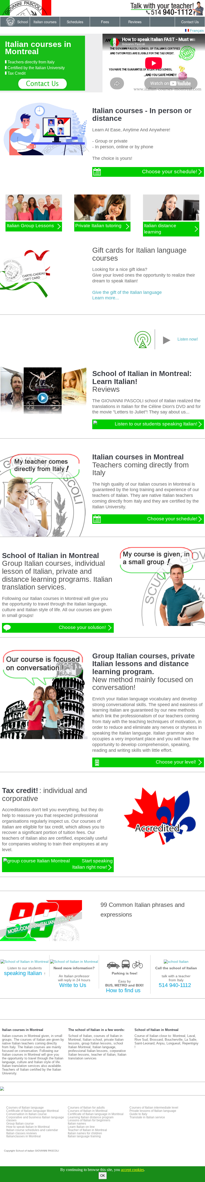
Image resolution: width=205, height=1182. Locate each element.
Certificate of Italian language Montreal (32, 1110)
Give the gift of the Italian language (127, 292)
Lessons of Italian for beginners (89, 1120)
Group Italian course (20, 1123)
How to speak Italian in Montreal (28, 1126)
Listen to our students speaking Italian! (156, 423)
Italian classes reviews (21, 1133)
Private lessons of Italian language (153, 1110)
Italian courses (45, 21)
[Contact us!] (43, 84)
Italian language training (84, 1136)
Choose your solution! (83, 627)
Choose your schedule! (169, 171)
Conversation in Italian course (26, 1114)
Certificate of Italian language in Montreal (96, 1114)
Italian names (77, 1123)
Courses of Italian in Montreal (88, 1110)
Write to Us (72, 985)
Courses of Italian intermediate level (154, 1107)
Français (196, 30)
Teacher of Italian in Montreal (87, 1130)
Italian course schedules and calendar (32, 1130)
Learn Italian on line (81, 1126)
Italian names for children (85, 1133)
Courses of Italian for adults (86, 1107)
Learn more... (105, 297)
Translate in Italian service (147, 1117)
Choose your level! (176, 762)
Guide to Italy (138, 1114)
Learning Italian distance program (91, 1117)
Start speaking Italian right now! (92, 864)
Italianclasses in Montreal (23, 1136)
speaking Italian (23, 973)
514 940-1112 (175, 985)
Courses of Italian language (25, 1107)
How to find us (123, 990)
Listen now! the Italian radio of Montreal (164, 344)
